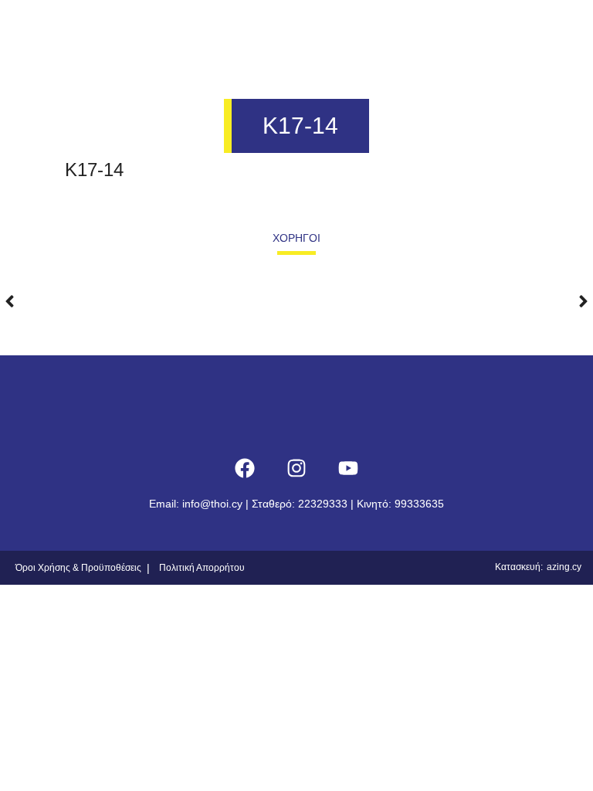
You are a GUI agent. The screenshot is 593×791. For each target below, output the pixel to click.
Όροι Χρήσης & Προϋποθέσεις (78, 567)
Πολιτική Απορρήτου (202, 567)
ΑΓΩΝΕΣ (331, 28)
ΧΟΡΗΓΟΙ (472, 28)
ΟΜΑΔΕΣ (250, 28)
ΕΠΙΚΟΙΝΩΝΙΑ (549, 28)
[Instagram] (296, 468)
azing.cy (564, 567)
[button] (9, 289)
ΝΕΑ (400, 28)
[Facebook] (245, 468)
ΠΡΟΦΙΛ (169, 28)
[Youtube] (348, 468)
